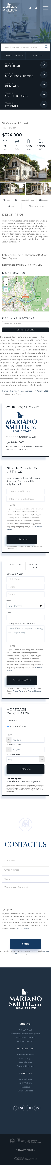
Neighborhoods (19, 76)
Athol (39, 391)
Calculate (25, 769)
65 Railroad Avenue (25, 1039)
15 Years (26, 727)
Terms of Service (34, 691)
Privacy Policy (18, 691)
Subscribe (21, 539)
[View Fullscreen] (6, 290)
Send (25, 944)
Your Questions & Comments (21, 624)
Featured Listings (25, 1066)
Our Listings (25, 1058)
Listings (13, 391)
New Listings (25, 1062)
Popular (12, 66)
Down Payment (14, 745)
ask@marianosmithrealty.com (25, 1033)
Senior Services (25, 1090)
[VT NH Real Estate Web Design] (25, 1158)
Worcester (29, 391)
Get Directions (25, 330)
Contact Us (11, 449)
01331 (46, 391)
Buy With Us (25, 1079)
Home (5, 391)
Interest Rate (13, 754)
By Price (12, 106)
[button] (46, 47)
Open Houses (16, 96)
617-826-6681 (16, 442)
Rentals (12, 86)
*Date (9, 601)
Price (9, 735)
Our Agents (23, 449)
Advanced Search (13, 56)
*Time (9, 612)
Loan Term (12, 720)
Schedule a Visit (35, 566)
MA (21, 391)
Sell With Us (25, 1083)
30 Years (13, 727)
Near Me (38, 56)
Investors (25, 1087)
